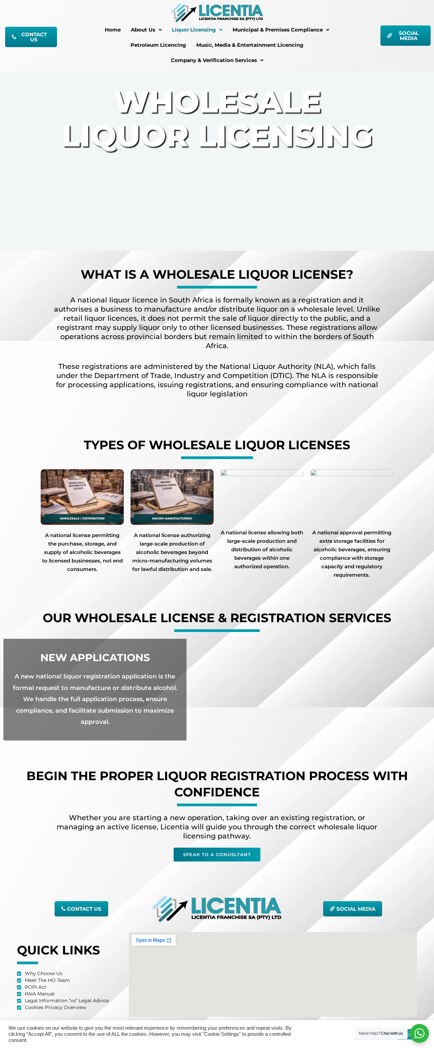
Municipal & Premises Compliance (278, 29)
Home (113, 29)
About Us (143, 29)
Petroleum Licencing (158, 45)
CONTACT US (34, 37)
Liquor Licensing (194, 29)
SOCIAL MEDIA (409, 35)
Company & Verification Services (214, 60)
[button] (146, 29)
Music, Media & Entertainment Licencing (249, 45)
